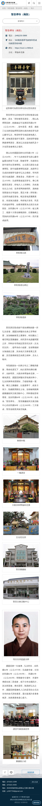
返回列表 (30, 772)
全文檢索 (33, 3)
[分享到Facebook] (5, 772)
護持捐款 (36, 802)
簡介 (32, 8)
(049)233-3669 (21, 36)
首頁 (4, 8)
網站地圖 (35, 782)
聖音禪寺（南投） (22, 8)
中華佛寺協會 (9, 3)
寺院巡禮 (10, 8)
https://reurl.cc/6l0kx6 (24, 48)
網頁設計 (18, 802)
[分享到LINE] (11, 772)
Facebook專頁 (28, 3)
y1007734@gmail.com (15, 791)
